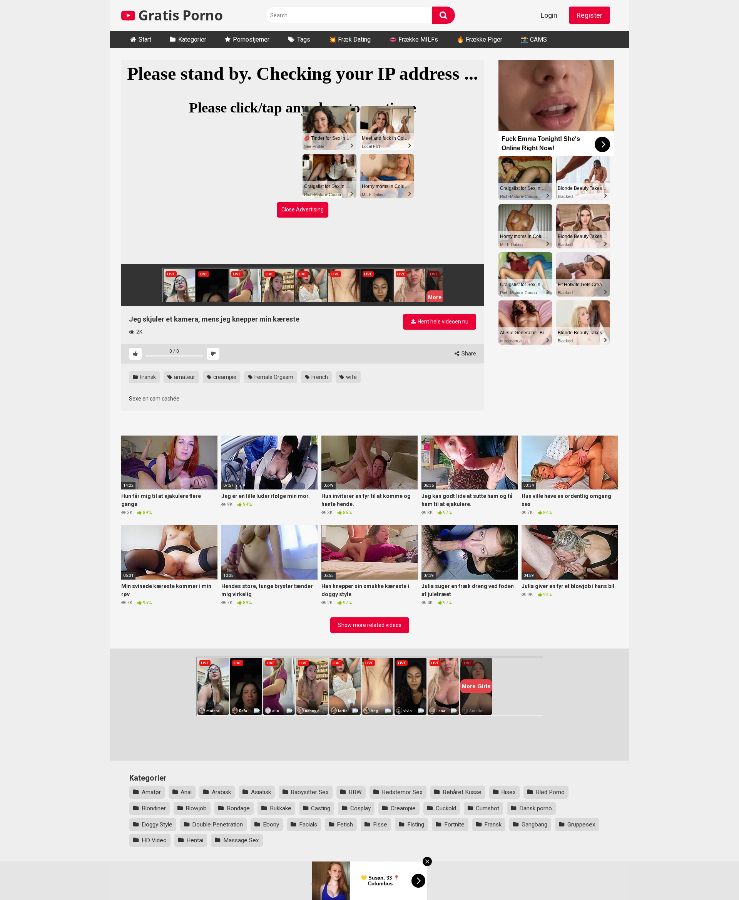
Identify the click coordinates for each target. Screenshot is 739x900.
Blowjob (196, 808)
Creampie (403, 808)
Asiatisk (261, 792)
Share (468, 353)
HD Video (154, 840)
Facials (308, 824)
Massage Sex (241, 840)
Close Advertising (302, 209)
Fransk (147, 377)
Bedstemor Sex (402, 792)
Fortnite (454, 824)
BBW (355, 792)
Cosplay (360, 808)
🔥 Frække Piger (479, 39)
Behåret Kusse (462, 792)
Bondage (238, 808)
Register (589, 15)
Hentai (194, 840)
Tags (303, 39)
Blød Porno (550, 792)
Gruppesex (581, 824)
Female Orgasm (273, 377)
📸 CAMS (534, 39)
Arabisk (221, 792)
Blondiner (154, 808)
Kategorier (192, 39)
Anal (186, 792)
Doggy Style (157, 824)
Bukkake (280, 808)
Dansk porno (535, 808)
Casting (320, 808)
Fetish (345, 824)
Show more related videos (369, 625)
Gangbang (534, 824)
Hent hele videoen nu (442, 321)
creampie (224, 377)
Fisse (380, 824)
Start (145, 39)
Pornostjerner (251, 39)
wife (351, 377)
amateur (184, 377)
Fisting (415, 824)
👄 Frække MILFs (413, 39)
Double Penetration (217, 824)
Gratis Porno (178, 15)
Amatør (151, 792)
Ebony (271, 824)
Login (549, 15)
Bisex (508, 792)
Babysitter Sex (310, 792)
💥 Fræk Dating (350, 39)
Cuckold (446, 808)
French (319, 377)
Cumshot (487, 808)
